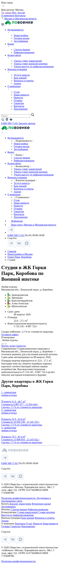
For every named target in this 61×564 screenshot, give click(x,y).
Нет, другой (18, 12)
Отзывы (18, 100)
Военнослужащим (17, 69)
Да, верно (6, 12)
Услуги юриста (22, 75)
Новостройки (21, 35)
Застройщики (21, 41)
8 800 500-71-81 (9, 123)
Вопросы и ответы (24, 80)
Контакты (20, 15)
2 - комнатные (8, 410)
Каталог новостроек (20, 503)
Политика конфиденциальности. (19, 498)
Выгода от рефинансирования (17, 515)
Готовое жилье (21, 38)
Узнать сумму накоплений (28, 61)
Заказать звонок (26, 123)
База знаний (20, 77)
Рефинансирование (24, 52)
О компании (8, 15)
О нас (17, 92)
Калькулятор (14, 55)
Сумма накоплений (27, 512)
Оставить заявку (10, 334)
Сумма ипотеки (46, 512)
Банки (11, 44)
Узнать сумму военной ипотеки (31, 63)
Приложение (21, 109)
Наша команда (21, 94)
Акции (17, 83)
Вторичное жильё (41, 503)
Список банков (22, 49)
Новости (18, 97)
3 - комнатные (8, 427)
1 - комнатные (8, 392)
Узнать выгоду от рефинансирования (33, 66)
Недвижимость (16, 29)
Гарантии (19, 103)
